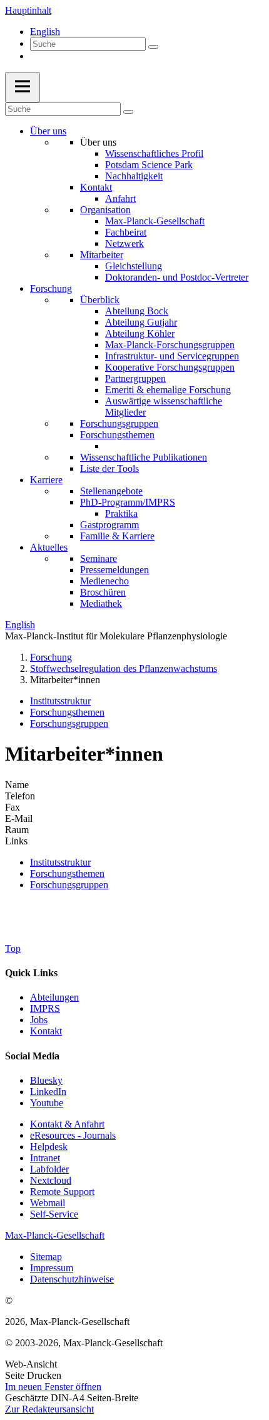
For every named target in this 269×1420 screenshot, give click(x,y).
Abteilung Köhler (140, 333)
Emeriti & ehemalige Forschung (168, 389)
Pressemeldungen (114, 569)
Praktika (121, 513)
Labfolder (49, 1169)
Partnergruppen (135, 378)
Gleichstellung (133, 266)
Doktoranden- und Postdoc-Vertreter (176, 277)
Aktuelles (49, 547)
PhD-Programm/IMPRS (127, 502)
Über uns (48, 131)
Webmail (47, 1203)
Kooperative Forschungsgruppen (170, 367)
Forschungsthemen (117, 434)
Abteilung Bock (136, 311)
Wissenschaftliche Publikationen (143, 457)
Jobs (39, 1019)
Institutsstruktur (60, 701)
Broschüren (103, 592)
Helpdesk (49, 1146)
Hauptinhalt (28, 10)
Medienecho (104, 581)
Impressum (51, 1267)
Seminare (98, 558)
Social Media (32, 1056)
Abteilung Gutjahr (141, 322)
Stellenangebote (111, 491)
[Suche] (153, 47)
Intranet (45, 1157)
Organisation (105, 209)
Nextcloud (50, 1180)
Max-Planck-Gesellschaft (155, 221)
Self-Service (54, 1214)
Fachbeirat (125, 232)
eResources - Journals (73, 1135)
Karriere (46, 479)
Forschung (51, 288)
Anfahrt (120, 198)
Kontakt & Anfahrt (67, 1124)
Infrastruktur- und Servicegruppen (172, 356)
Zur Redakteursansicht (49, 1409)
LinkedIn (48, 1091)
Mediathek (101, 603)
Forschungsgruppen (119, 423)
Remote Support (62, 1191)
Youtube (46, 1103)
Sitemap (46, 1256)
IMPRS (45, 1008)
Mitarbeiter (101, 254)
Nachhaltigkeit (134, 176)
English (45, 31)
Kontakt (96, 187)
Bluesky (46, 1080)
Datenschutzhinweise (72, 1279)
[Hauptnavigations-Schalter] (22, 87)
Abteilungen (54, 997)
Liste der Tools (109, 468)
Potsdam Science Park (149, 164)
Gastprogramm (109, 524)
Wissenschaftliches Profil (154, 153)
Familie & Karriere (117, 536)
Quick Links (31, 973)
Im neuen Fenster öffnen (53, 1386)
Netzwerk (124, 243)
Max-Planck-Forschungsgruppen (170, 344)
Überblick (99, 299)
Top (13, 948)
